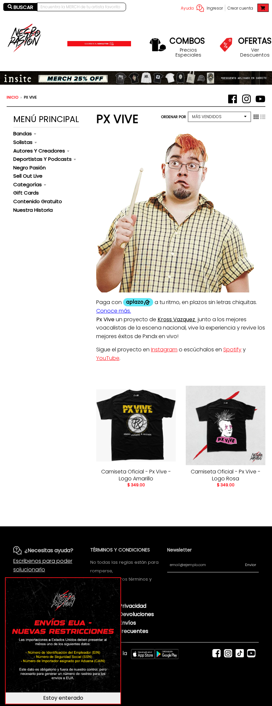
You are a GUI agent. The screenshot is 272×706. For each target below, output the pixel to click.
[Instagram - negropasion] (246, 99)
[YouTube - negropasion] (260, 99)
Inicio (12, 97)
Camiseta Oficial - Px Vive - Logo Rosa (225, 475)
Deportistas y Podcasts (42, 158)
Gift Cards (26, 192)
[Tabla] (256, 116)
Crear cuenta (240, 8)
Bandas (22, 133)
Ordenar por (173, 116)
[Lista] (262, 116)
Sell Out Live (27, 175)
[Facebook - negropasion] (233, 99)
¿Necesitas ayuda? (49, 550)
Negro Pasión (29, 167)
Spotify (232, 349)
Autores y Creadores (39, 150)
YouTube (107, 358)
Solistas (23, 142)
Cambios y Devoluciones (122, 614)
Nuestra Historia (33, 209)
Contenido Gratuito (37, 201)
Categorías (27, 184)
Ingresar (215, 8)
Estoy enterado (63, 698)
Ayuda (187, 8)
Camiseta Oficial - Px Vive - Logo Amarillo (136, 475)
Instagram (164, 349)
